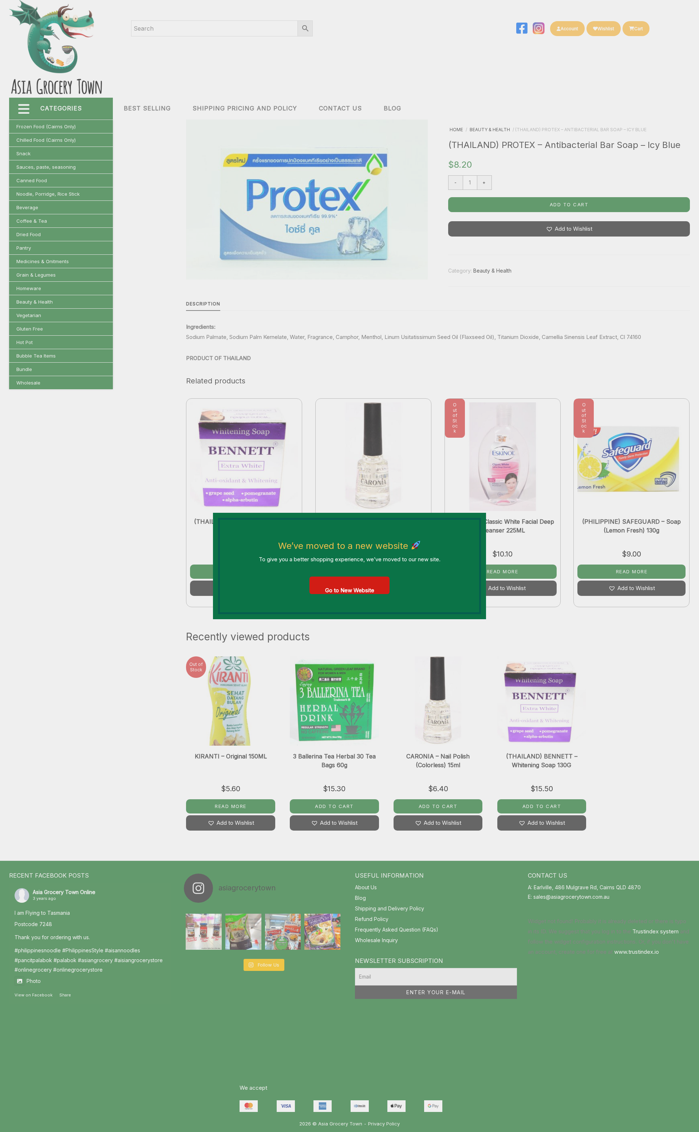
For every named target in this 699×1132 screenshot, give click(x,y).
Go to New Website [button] (349, 590)
